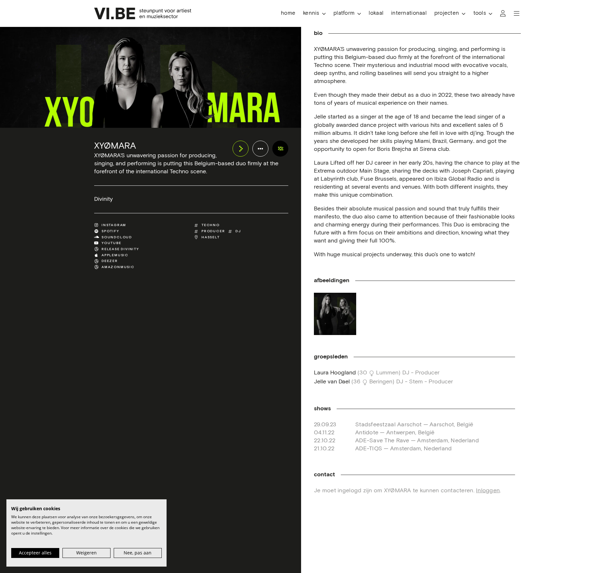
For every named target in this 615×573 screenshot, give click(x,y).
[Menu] (516, 13)
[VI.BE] (142, 13)
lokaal (376, 13)
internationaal (409, 13)
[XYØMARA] (280, 149)
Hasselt (210, 237)
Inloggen (488, 491)
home (288, 13)
